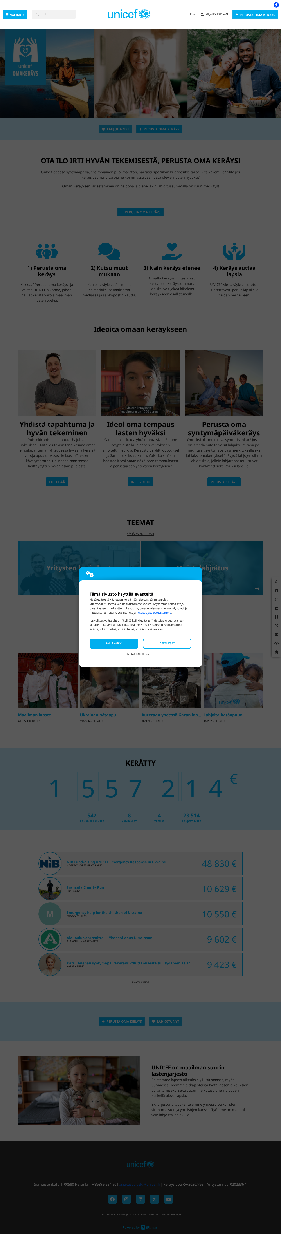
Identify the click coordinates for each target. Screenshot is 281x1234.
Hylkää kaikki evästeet (140, 654)
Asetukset (167, 643)
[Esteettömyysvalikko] (276, 4)
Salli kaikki (114, 643)
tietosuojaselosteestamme (153, 613)
